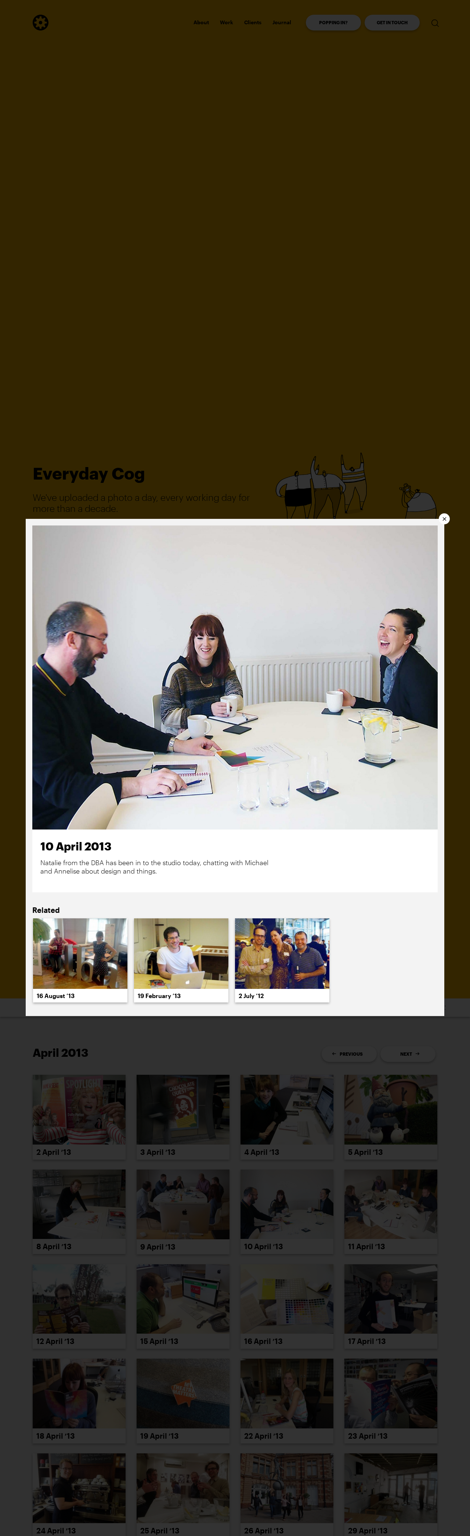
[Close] (444, 518)
